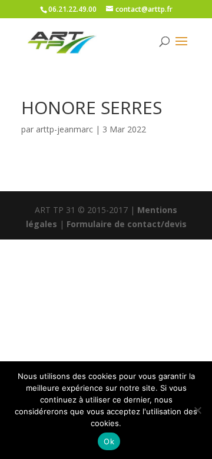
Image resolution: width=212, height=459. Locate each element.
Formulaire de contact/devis (127, 224)
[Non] (197, 410)
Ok (109, 441)
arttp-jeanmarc (64, 129)
